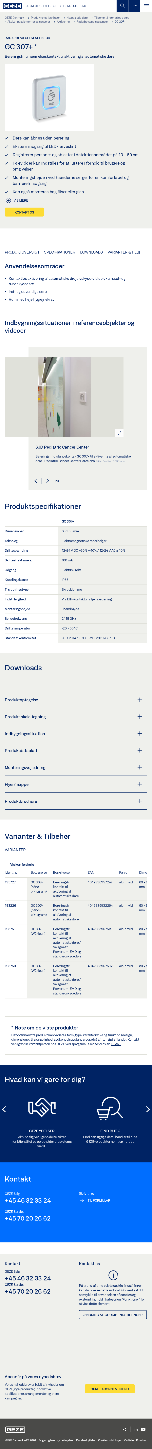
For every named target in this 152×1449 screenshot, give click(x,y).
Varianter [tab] (15, 850)
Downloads (91, 252)
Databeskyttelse (85, 1440)
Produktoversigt (22, 252)
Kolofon (140, 1440)
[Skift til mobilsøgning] (134, 6)
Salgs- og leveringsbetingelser (56, 1440)
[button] (36, 481)
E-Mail (116, 1044)
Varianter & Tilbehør (128, 252)
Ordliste (129, 1440)
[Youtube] (143, 1429)
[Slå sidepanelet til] (146, 6)
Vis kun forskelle (22, 864)
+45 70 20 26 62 (27, 1218)
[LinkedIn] (136, 1429)
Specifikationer (59, 252)
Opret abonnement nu (110, 1389)
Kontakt (12, 1263)
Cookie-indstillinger (110, 1440)
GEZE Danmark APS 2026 (20, 1440)
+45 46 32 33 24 (28, 1200)
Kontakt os (24, 212)
